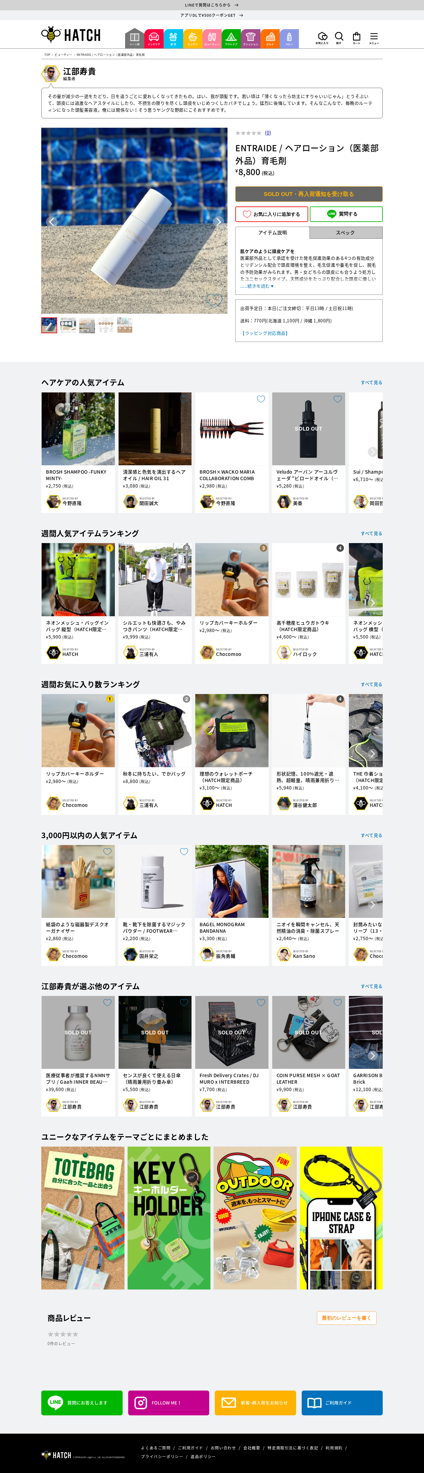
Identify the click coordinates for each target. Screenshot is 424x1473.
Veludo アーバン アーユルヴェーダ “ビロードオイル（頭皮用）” (307, 475)
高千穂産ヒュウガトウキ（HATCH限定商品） (303, 626)
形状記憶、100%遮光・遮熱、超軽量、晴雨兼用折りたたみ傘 (308, 777)
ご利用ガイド (191, 1448)
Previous (51, 222)
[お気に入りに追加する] (214, 300)
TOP (47, 55)
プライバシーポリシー (162, 1456)
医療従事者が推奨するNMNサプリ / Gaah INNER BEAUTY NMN (78, 1078)
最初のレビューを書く (347, 1317)
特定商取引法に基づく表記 (293, 1448)
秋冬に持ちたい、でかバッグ (154, 774)
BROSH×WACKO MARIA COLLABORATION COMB (227, 475)
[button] (339, 38)
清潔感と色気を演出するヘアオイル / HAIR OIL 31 (154, 475)
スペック (345, 232)
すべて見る (372, 382)
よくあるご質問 (156, 1448)
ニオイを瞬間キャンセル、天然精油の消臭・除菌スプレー (308, 927)
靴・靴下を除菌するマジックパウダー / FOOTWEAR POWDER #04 (154, 927)
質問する (348, 213)
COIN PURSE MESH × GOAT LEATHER (308, 1078)
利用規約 (335, 1448)
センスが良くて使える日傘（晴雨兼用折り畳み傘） (152, 1078)
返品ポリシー (203, 1456)
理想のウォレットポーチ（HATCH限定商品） (226, 777)
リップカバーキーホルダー (229, 623)
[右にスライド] (373, 452)
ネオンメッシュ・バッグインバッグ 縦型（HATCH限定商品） (77, 626)
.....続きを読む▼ (257, 286)
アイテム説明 (272, 232)
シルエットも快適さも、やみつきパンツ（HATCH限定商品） (154, 626)
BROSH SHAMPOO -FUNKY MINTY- (76, 475)
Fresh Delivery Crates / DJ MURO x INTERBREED (229, 1078)
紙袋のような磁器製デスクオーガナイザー (77, 927)
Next (218, 222)
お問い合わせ (224, 1448)
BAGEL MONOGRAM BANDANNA (222, 927)
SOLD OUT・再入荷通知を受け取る (309, 194)
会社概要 (252, 1448)
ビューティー (63, 55)
